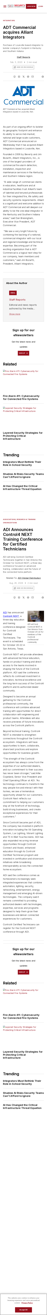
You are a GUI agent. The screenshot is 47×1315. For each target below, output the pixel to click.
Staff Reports (23, 57)
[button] (5, 6)
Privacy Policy (27, 1303)
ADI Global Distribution (29, 578)
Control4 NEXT (11, 616)
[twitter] (23, 76)
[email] (32, 76)
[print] (42, 76)
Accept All (23, 1310)
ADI (5, 612)
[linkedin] (19, 76)
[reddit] (28, 76)
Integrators (9, 20)
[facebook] (14, 76)
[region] (23, 1304)
